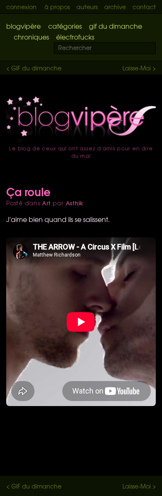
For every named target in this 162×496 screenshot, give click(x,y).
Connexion (21, 6)
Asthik (75, 202)
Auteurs (87, 6)
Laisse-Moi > (139, 68)
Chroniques (31, 37)
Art (46, 202)
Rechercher (154, 48)
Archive (115, 6)
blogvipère (23, 26)
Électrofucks (75, 37)
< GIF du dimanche (33, 68)
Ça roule (28, 191)
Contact (144, 6)
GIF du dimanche (115, 26)
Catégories (65, 26)
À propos (57, 6)
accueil (81, 120)
